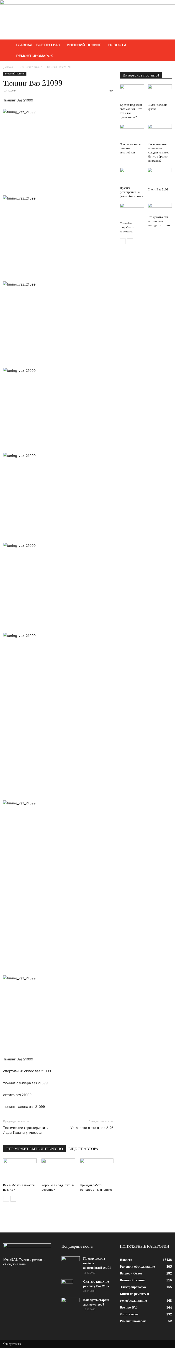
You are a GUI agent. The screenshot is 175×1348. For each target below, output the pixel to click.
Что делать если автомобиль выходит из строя (159, 221)
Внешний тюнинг (84, 45)
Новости (117, 45)
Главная (24, 45)
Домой (8, 67)
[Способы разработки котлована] (132, 211)
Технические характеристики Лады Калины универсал (26, 1130)
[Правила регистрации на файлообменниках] (132, 176)
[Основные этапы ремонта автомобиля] (132, 132)
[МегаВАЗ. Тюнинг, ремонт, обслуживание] (87, 19)
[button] (166, 45)
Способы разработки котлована (127, 227)
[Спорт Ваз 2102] (160, 177)
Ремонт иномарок (34, 56)
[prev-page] (6, 1199)
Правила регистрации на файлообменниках (131, 192)
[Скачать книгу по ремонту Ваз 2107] (71, 1287)
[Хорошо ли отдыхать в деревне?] (58, 1169)
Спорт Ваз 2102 (158, 189)
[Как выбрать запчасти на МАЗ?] (20, 1169)
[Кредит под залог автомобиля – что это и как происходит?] (132, 92)
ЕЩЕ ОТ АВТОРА (83, 1148)
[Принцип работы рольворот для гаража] (96, 1169)
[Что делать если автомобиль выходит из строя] (160, 208)
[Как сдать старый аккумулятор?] (71, 1304)
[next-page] (13, 1199)
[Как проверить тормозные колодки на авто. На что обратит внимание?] (160, 132)
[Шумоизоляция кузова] (160, 92)
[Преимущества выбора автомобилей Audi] (71, 1262)
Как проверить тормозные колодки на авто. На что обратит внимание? (158, 152)
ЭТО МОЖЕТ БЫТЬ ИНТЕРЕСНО (34, 1148)
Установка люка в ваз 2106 (91, 1128)
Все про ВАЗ (48, 45)
